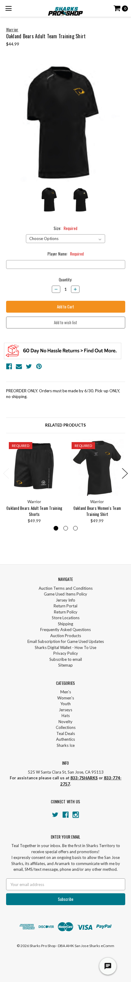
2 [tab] (65, 528)
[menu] (8, 8)
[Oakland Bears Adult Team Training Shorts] (34, 467)
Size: (65, 228)
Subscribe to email (65, 659)
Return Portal (65, 605)
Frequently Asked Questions (65, 629)
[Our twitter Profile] (55, 815)
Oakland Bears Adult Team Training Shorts (34, 511)
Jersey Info (65, 600)
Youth (65, 703)
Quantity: (65, 280)
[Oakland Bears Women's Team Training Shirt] (97, 467)
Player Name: (66, 254)
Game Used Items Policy (65, 594)
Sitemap (65, 665)
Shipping (65, 623)
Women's (65, 697)
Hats (66, 715)
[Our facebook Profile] (65, 815)
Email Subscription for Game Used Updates (65, 641)
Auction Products (65, 635)
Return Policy (65, 611)
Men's (65, 691)
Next (125, 473)
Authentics (65, 739)
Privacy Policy (65, 653)
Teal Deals (65, 733)
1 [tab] (56, 528)
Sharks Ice (66, 745)
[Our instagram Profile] (76, 815)
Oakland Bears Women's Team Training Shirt (97, 511)
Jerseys (65, 709)
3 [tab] (75, 528)
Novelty (65, 721)
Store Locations (66, 617)
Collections (66, 727)
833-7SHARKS (84, 777)
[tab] (65, 425)
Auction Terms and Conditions (66, 588)
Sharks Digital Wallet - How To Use (65, 647)
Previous (6, 473)
